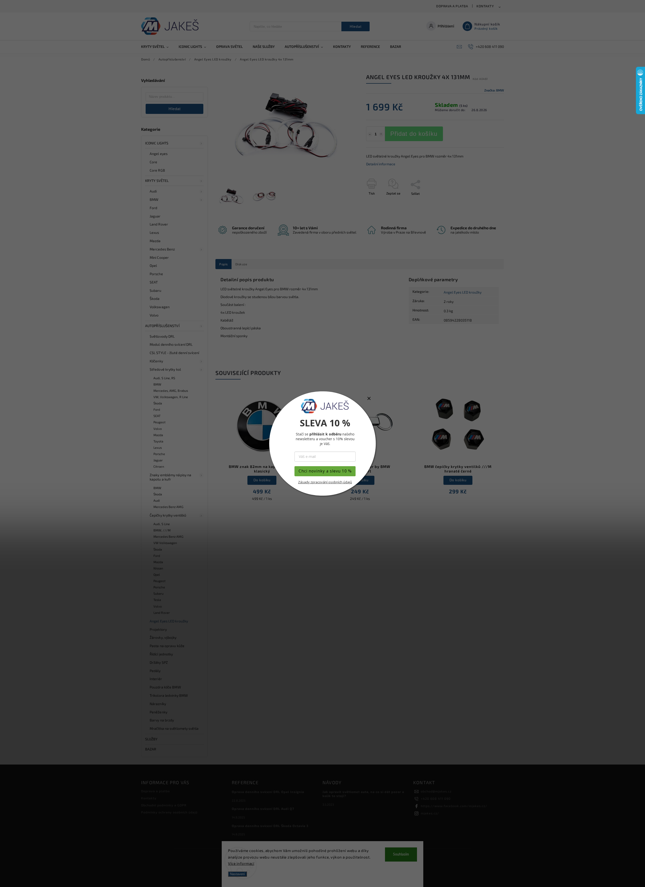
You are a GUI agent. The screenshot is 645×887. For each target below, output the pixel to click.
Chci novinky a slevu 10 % (325, 471)
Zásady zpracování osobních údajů (325, 482)
